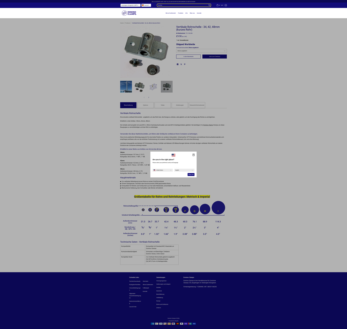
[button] (131, 5)
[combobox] (182, 5)
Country (154, 167)
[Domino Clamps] (129, 13)
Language (176, 167)
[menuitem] (219, 5)
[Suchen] (209, 5)
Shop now (191, 174)
